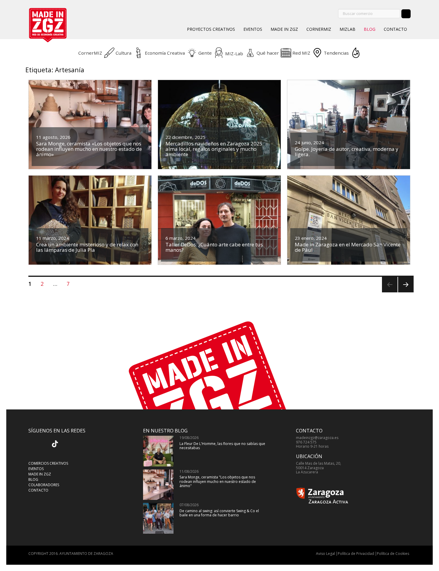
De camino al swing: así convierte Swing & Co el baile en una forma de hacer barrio (219, 513)
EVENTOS (252, 29)
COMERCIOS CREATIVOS (48, 463)
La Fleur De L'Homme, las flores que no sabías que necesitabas (222, 445)
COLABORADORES (43, 484)
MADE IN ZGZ (284, 29)
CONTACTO (395, 29)
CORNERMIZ (318, 29)
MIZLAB (347, 29)
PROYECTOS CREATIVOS (211, 29)
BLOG (369, 29)
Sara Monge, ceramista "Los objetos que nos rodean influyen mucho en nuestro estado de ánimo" (217, 481)
